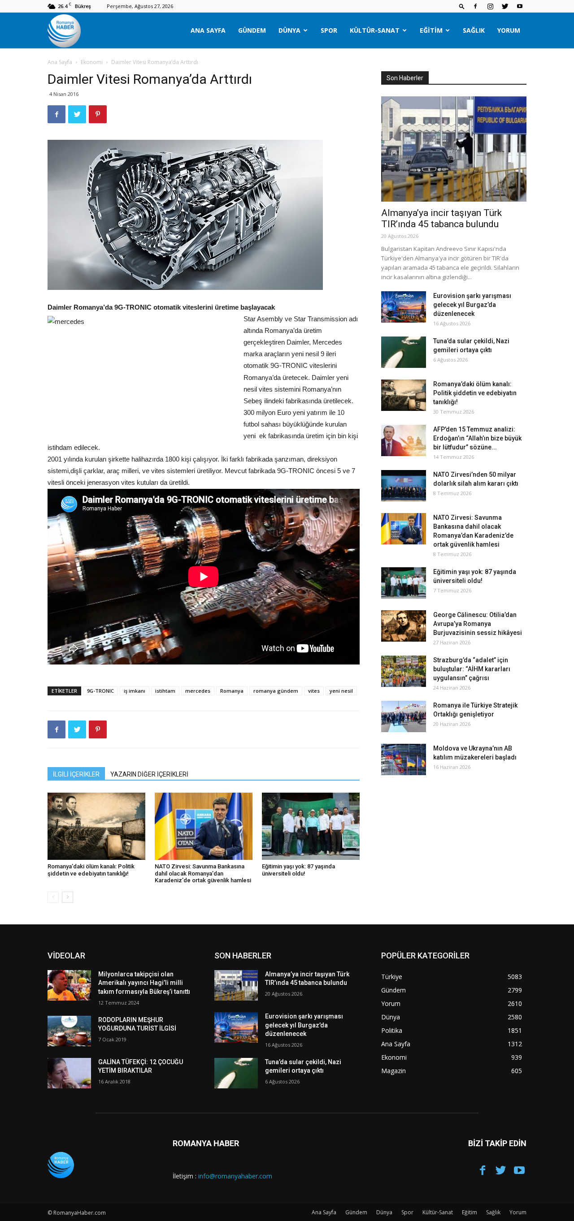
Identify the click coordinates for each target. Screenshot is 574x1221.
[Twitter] (505, 6)
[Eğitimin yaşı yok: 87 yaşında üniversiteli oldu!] (311, 826)
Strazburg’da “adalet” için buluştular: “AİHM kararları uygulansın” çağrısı (471, 669)
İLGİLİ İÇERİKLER (76, 774)
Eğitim (431, 30)
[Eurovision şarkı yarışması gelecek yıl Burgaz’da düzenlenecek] (403, 307)
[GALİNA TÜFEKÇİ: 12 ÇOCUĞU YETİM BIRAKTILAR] (69, 1073)
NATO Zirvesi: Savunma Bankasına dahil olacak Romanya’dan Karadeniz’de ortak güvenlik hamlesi (203, 873)
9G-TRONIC (100, 690)
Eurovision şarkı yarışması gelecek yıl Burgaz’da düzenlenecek (472, 304)
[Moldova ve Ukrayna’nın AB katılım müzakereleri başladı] (403, 759)
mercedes (197, 690)
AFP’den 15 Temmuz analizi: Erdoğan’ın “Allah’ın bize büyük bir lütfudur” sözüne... (477, 438)
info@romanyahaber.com (235, 1176)
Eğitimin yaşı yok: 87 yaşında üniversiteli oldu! (298, 870)
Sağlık (474, 30)
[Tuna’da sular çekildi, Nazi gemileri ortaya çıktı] (403, 352)
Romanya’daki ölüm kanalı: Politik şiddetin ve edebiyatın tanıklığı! (91, 870)
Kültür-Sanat (375, 30)
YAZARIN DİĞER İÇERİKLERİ (149, 774)
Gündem (252, 30)
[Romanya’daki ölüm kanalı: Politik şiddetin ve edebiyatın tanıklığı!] (96, 826)
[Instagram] (490, 6)
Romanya (232, 690)
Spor (329, 30)
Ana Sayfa (208, 30)
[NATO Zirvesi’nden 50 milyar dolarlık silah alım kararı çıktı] (403, 485)
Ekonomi (92, 62)
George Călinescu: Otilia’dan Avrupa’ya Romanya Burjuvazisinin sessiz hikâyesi (477, 623)
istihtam (165, 690)
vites (314, 690)
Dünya (289, 30)
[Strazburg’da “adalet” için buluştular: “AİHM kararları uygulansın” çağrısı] (403, 671)
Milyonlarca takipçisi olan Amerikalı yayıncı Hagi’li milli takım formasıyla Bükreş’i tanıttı (144, 983)
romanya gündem (275, 690)
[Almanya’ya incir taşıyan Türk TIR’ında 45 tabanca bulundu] (453, 149)
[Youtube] (519, 6)
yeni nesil (341, 690)
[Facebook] (475, 6)
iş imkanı (134, 690)
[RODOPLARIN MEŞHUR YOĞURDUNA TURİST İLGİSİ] (69, 1031)
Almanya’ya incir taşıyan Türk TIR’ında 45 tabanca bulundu (441, 218)
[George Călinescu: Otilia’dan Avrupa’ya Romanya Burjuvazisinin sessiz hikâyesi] (403, 626)
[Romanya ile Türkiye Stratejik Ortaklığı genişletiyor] (403, 716)
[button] (462, 6)
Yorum (508, 30)
